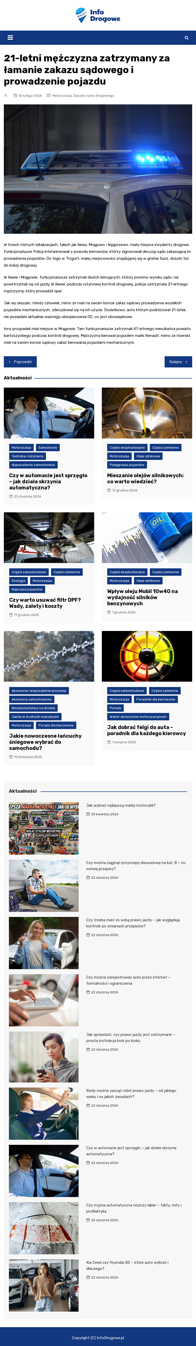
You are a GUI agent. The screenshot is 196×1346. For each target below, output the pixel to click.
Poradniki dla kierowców (156, 699)
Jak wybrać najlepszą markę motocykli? (121, 805)
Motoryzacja (62, 96)
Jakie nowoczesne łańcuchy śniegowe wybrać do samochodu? (45, 742)
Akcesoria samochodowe (32, 699)
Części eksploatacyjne (127, 447)
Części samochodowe (29, 572)
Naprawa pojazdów (27, 589)
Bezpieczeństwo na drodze (33, 708)
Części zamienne (165, 447)
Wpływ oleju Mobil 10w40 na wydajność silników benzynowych (142, 597)
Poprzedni (23, 361)
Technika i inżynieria (27, 456)
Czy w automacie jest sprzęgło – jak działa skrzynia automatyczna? (48, 481)
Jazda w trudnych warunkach (35, 717)
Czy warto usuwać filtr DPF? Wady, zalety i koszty (45, 603)
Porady (115, 708)
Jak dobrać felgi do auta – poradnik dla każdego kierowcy (146, 730)
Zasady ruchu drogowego (93, 96)
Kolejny (176, 361)
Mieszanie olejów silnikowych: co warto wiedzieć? (145, 478)
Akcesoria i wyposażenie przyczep (39, 691)
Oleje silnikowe (148, 456)
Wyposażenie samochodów (33, 465)
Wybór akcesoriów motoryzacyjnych (138, 717)
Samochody (48, 447)
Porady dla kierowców (56, 725)
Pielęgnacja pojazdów (127, 465)
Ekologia (18, 581)
